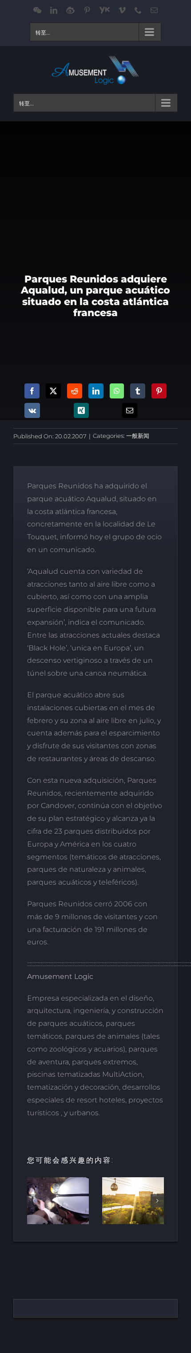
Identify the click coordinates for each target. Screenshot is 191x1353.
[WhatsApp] (116, 391)
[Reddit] (74, 391)
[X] (53, 391)
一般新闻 (137, 435)
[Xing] (81, 410)
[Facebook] (32, 391)
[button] (33, 1200)
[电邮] (129, 410)
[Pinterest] (159, 391)
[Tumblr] (137, 391)
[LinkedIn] (96, 391)
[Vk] (32, 410)
